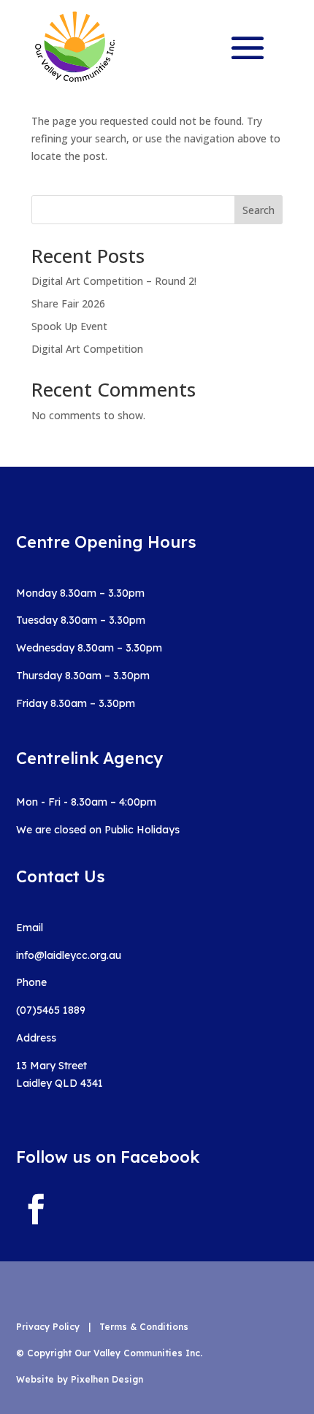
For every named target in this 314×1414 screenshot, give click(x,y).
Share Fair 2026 (68, 303)
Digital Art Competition (87, 349)
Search (258, 210)
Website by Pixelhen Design (79, 1379)
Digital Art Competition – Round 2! (113, 281)
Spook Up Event (69, 326)
